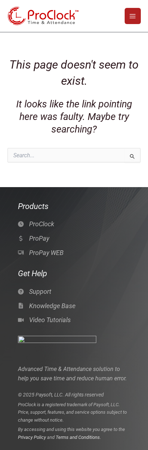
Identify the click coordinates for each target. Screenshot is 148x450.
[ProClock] (36, 224)
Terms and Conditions (78, 437)
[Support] (34, 291)
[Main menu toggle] (133, 16)
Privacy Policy (32, 437)
